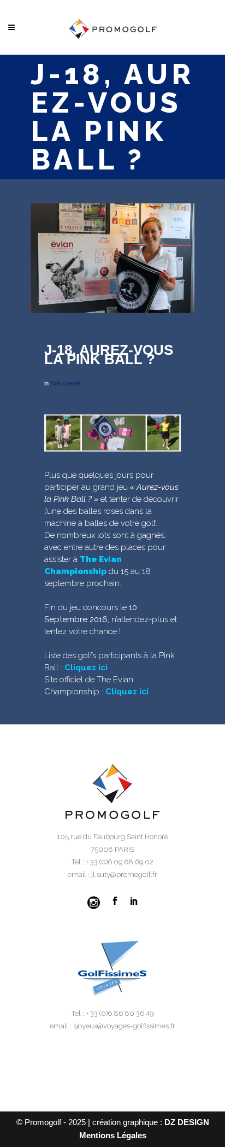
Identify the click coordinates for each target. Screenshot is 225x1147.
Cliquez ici (86, 667)
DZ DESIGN (186, 1122)
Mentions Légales (112, 1135)
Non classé (65, 383)
